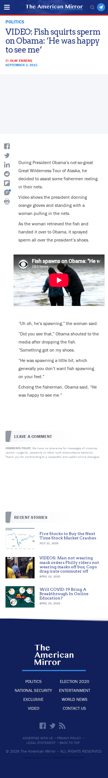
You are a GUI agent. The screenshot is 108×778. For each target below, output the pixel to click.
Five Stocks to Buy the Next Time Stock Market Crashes (67, 535)
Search (92, 7)
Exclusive (33, 699)
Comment (7, 192)
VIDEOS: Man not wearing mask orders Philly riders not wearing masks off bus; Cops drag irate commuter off (69, 564)
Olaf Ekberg (21, 60)
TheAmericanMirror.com (54, 654)
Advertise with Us (38, 738)
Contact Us (74, 708)
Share (7, 146)
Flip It (7, 183)
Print (7, 202)
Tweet (7, 155)
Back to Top (70, 742)
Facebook (42, 726)
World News (75, 699)
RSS (62, 726)
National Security (33, 690)
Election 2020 (74, 681)
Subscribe (101, 7)
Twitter (52, 726)
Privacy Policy (69, 738)
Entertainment (74, 690)
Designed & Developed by (54, 757)
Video (33, 708)
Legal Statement (41, 742)
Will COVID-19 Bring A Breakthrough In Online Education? (63, 594)
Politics (33, 681)
